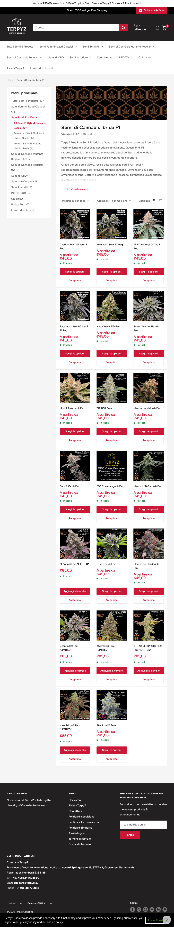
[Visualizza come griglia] (154, 200)
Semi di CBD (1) (21, 175)
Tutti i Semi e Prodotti (20, 46)
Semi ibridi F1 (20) (22, 117)
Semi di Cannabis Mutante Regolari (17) (27, 156)
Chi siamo (144, 57)
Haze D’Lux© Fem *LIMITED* (70, 727)
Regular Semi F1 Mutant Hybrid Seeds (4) (27, 146)
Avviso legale (77, 833)
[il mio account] (157, 27)
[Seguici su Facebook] (132, 909)
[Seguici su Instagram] (145, 909)
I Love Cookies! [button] (157, 920)
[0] (164, 28)
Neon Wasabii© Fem (108, 326)
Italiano (12, 903)
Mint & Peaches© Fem (72, 408)
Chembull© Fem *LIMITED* (69, 647)
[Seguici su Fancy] (164, 909)
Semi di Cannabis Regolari (23, 57)
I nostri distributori (41, 68)
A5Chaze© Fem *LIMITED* (106, 647)
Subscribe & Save (154, 10)
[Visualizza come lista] (160, 200)
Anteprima (75, 280)
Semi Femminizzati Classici (56, 46)
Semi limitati (104, 57)
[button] (64, 922)
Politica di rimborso (80, 827)
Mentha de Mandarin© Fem (146, 566)
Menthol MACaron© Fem (148, 486)
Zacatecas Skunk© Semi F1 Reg (74, 328)
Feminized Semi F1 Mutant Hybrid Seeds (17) (29, 136)
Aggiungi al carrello (75, 591)
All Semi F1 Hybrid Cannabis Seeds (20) (30, 125)
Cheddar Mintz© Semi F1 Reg (74, 246)
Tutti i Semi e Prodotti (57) (27, 100)
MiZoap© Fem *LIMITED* (74, 564)
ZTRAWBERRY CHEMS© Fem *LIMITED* (148, 647)
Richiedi (130, 834)
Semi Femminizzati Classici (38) (28, 109)
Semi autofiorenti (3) (24, 181)
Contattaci (75, 811)
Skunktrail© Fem (106, 725)
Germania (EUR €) (37, 903)
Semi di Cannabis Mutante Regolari (130, 46)
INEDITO (123, 57)
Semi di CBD (56, 57)
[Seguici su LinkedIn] (158, 909)
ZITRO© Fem (104, 408)
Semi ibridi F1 (91, 46)
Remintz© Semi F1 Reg (110, 244)
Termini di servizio (80, 838)
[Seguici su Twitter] (139, 909)
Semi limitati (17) (21, 187)
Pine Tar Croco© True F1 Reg (147, 246)
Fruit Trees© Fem (106, 564)
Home (10, 80)
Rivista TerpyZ (15, 68)
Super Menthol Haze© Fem (146, 328)
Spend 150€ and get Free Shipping (87, 10)
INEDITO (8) (19, 193)
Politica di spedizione (81, 816)
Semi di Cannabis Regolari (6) (27, 167)
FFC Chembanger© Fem (110, 486)
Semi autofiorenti (80, 57)
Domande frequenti (80, 844)
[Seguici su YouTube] (152, 909)
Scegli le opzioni (74, 271)
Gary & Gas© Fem (70, 486)
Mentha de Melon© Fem (147, 408)
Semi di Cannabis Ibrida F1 (30, 80)
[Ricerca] (123, 27)
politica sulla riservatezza (84, 822)
